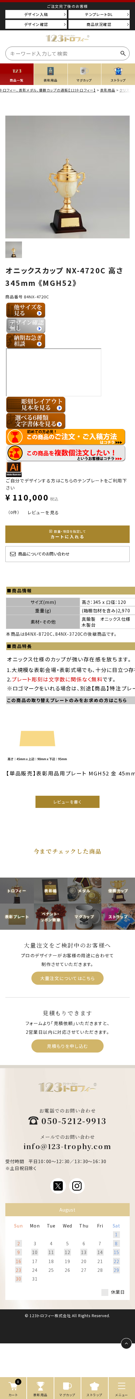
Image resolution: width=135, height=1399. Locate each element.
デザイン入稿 (36, 14)
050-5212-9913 (74, 1120)
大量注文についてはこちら (67, 978)
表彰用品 (107, 89)
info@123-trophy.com (67, 1146)
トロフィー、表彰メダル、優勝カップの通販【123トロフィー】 (48, 89)
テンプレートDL (99, 14)
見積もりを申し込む (67, 1046)
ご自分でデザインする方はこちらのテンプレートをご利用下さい (66, 483)
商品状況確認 (99, 24)
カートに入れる (68, 534)
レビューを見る (43, 512)
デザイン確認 (36, 24)
